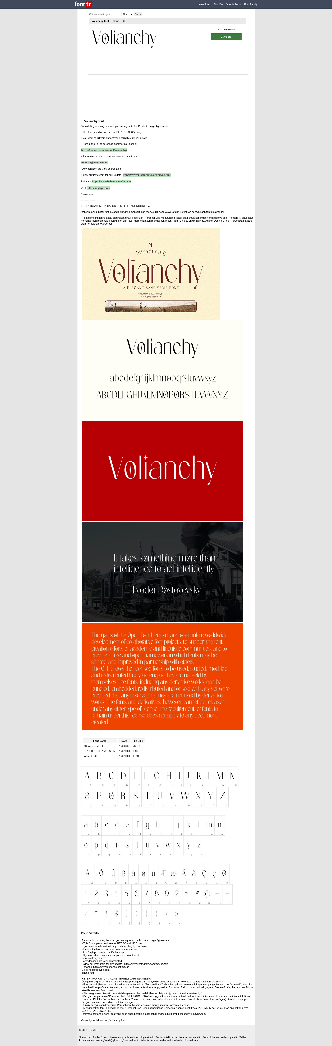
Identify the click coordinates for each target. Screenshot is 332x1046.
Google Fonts (233, 4)
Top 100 (218, 4)
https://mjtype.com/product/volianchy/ (104, 150)
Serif (116, 21)
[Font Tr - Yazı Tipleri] (83, 4)
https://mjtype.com (98, 188)
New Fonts (205, 4)
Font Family (250, 4)
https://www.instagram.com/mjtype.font (146, 174)
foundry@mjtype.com (94, 162)
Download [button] (226, 37)
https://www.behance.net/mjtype (111, 181)
